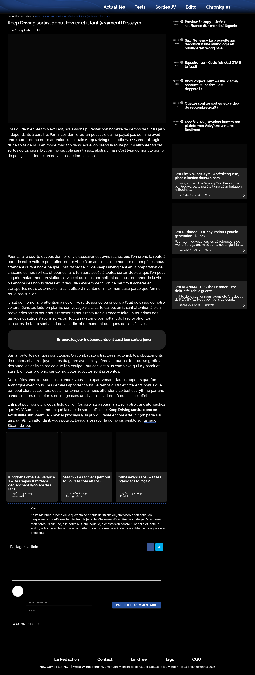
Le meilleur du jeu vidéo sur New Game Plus (29, 7)
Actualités (114, 7)
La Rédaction (66, 659)
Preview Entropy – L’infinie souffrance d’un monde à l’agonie (211, 24)
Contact (105, 659)
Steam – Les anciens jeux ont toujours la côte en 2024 (86, 479)
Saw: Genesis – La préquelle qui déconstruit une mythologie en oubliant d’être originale (210, 44)
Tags (169, 659)
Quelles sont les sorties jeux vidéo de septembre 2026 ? (212, 105)
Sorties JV (165, 7)
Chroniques (218, 7)
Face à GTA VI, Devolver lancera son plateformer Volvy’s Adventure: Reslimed (212, 126)
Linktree (139, 659)
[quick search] (239, 7)
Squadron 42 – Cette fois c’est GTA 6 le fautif (213, 64)
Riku (34, 508)
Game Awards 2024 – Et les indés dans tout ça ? (139, 479)
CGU (196, 659)
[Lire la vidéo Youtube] (87, 206)
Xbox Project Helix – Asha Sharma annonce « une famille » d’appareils (211, 85)
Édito (191, 7)
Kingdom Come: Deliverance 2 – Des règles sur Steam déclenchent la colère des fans (31, 483)
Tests (140, 7)
